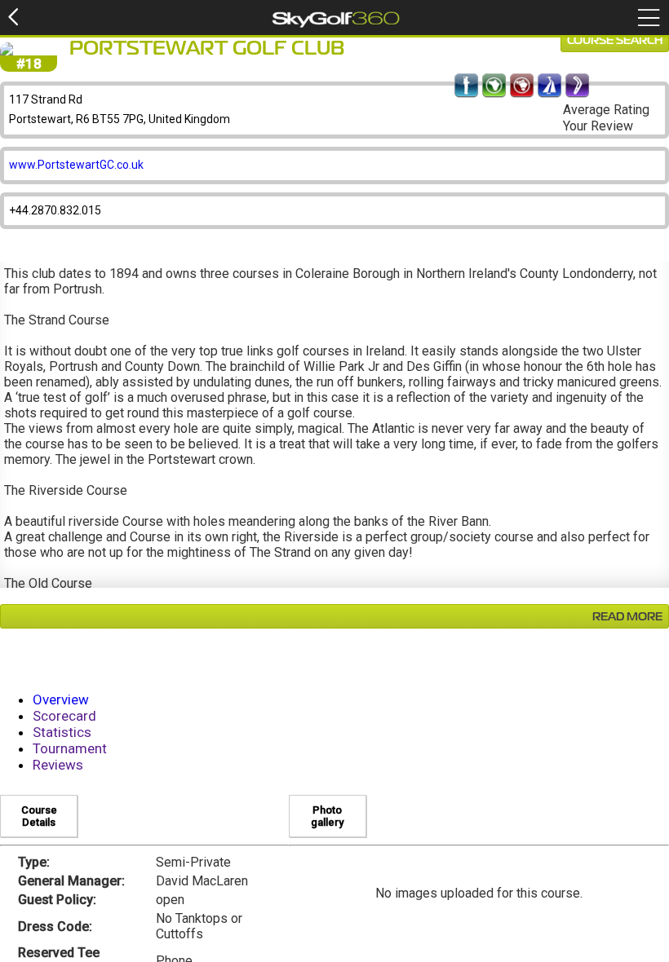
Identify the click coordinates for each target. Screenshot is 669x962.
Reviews (58, 765)
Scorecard (64, 716)
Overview (61, 699)
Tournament (70, 748)
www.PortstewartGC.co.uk (76, 164)
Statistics (62, 732)
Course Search (614, 41)
